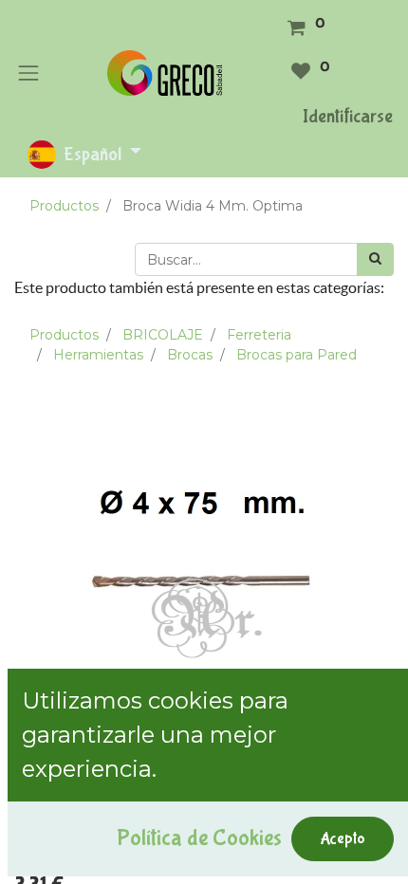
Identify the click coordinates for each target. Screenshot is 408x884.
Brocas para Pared (296, 354)
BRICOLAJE (162, 334)
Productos (64, 205)
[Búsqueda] (375, 259)
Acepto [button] (342, 838)
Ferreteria (259, 334)
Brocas (190, 354)
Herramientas (98, 354)
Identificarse (348, 116)
